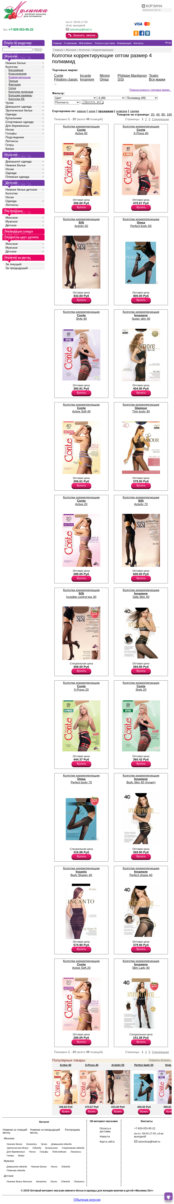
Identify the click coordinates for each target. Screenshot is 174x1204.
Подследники (15, 137)
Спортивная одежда (20, 122)
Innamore (87, 79)
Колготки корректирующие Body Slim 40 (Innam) (141, 779)
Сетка (12, 88)
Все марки (157, 79)
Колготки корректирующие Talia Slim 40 (141, 593)
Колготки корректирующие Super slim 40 (141, 315)
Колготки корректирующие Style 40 (81, 315)
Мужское (12, 221)
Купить (81, 207)
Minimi (105, 75)
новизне (121, 111)
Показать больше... (160, 1060)
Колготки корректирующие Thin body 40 (141, 408)
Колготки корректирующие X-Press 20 (81, 686)
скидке (134, 111)
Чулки (10, 102)
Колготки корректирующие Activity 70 (141, 501)
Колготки (12, 66)
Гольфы (11, 133)
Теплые (13, 81)
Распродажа (72, 1129)
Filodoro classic (66, 79)
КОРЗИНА (154, 6)
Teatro (153, 75)
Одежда (11, 114)
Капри (10, 148)
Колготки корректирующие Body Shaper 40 (81, 871)
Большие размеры (20, 95)
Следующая (160, 119)
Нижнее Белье (16, 63)
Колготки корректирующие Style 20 (141, 686)
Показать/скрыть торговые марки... (150, 89)
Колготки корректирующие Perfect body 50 (141, 222)
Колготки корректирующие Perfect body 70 (81, 779)
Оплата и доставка (105, 1130)
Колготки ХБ (16, 99)
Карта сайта (107, 1141)
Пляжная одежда (17, 176)
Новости (105, 1136)
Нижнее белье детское (21, 189)
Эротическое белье (19, 110)
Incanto (85, 75)
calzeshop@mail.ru (81, 29)
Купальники (14, 118)
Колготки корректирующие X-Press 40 (141, 130)
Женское (12, 217)
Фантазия (14, 84)
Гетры (10, 145)
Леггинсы (12, 141)
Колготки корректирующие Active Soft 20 (81, 964)
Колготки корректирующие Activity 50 (81, 222)
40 (158, 114)
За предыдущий (17, 268)
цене (92, 111)
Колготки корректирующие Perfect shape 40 (141, 871)
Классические (17, 73)
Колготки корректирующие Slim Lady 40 (141, 964)
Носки (10, 129)
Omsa (104, 79)
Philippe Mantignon (132, 75)
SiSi (121, 79)
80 (163, 114)
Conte (58, 75)
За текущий (13, 264)
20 (152, 114)
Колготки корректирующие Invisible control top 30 (81, 593)
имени (81, 111)
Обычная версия (87, 1199)
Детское (11, 183)
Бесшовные (15, 70)
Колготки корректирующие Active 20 (81, 501)
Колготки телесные (20, 91)
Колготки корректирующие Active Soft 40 (81, 408)
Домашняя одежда (19, 106)
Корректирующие (19, 77)
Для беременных (17, 125)
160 (169, 114)
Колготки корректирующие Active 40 (81, 130)
